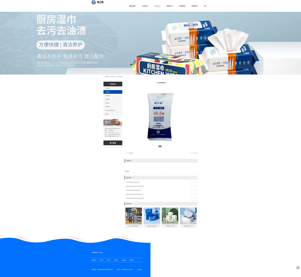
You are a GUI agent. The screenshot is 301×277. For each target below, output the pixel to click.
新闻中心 (170, 6)
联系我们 (195, 6)
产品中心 (157, 6)
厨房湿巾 (107, 88)
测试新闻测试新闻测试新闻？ (161, 182)
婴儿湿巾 (107, 95)
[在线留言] (297, 267)
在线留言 (182, 6)
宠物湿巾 (107, 106)
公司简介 (145, 6)
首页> (112, 76)
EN (205, 6)
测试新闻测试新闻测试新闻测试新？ (161, 194)
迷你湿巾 (131, 153)
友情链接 (100, 252)
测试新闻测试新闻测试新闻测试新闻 (161, 186)
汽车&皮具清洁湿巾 (110, 110)
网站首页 (132, 6)
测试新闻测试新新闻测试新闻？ (161, 190)
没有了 (196, 153)
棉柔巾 (107, 114)
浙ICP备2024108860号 (127, 269)
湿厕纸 (107, 103)
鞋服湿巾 (107, 99)
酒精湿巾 (120, 76)
